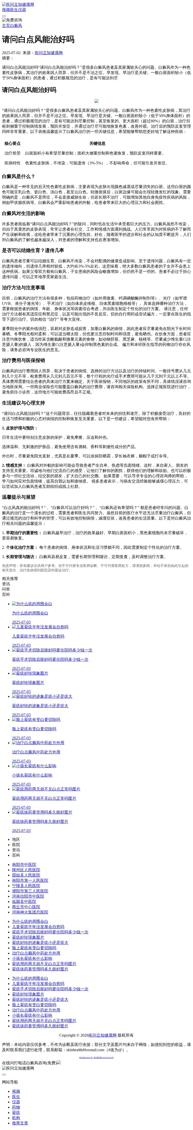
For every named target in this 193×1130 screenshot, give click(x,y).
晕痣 (16, 1112)
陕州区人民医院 (26, 870)
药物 (16, 1107)
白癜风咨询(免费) (41, 1063)
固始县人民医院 (26, 875)
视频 (6, 10)
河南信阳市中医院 (28, 896)
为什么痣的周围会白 (30, 921)
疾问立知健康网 (49, 53)
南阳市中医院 (24, 864)
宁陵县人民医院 (26, 886)
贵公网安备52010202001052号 (104, 1057)
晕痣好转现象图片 (28, 937)
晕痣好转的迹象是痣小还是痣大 (40, 942)
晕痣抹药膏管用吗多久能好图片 (40, 969)
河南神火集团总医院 (30, 912)
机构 (16, 1118)
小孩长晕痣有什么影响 (32, 958)
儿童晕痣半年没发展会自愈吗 (38, 927)
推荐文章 (20, 1123)
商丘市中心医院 (26, 907)
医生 (14, 10)
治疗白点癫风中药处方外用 (36, 953)
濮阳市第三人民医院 (30, 891)
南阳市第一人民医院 (30, 880)
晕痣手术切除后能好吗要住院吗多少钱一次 (50, 932)
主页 (6, 25)
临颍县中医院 (24, 901)
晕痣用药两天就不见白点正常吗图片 (44, 964)
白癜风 (16, 25)
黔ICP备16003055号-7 (86, 1057)
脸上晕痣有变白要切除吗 (34, 948)
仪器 (22, 10)
